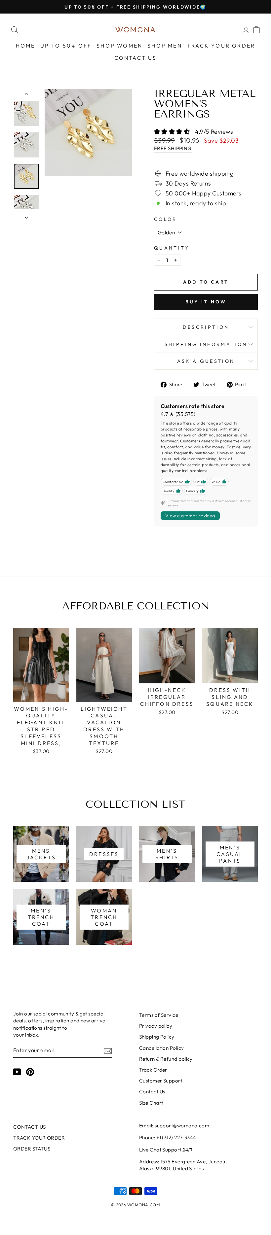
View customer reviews (190, 516)
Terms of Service (158, 1015)
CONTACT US (135, 57)
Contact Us (152, 1091)
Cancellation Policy (161, 1048)
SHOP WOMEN (119, 45)
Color (165, 219)
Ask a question (206, 361)
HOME (25, 45)
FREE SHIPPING (173, 148)
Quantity (171, 248)
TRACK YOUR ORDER (221, 45)
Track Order (153, 1070)
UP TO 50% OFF (66, 45)
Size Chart (151, 1103)
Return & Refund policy (166, 1059)
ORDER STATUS (31, 1149)
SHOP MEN (164, 45)
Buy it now (206, 302)
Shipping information (206, 344)
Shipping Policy (156, 1037)
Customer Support (160, 1081)
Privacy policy (155, 1026)
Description (206, 327)
